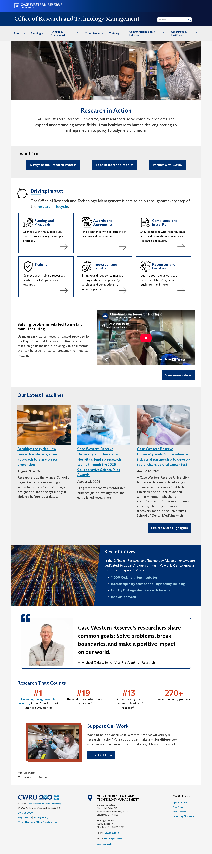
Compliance (92, 33)
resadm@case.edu (113, 838)
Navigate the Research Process (53, 165)
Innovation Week (123, 597)
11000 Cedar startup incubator (134, 577)
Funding (36, 33)
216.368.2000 (25, 812)
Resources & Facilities (179, 33)
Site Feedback (104, 843)
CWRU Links (181, 796)
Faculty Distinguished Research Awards (140, 590)
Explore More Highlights (169, 528)
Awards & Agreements (58, 33)
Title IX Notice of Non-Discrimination (38, 822)
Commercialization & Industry (142, 33)
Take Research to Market (115, 165)
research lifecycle (52, 206)
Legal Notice (25, 817)
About (17, 33)
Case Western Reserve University (44, 803)
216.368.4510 (112, 832)
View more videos (178, 375)
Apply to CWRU (181, 802)
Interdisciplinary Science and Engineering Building (148, 584)
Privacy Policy (41, 817)
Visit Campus (179, 811)
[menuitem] (19, 33)
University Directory (183, 816)
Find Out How (101, 755)
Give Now (178, 807)
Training (114, 33)
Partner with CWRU (167, 165)
